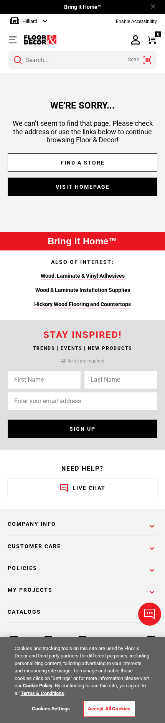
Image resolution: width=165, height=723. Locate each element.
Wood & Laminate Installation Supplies (82, 290)
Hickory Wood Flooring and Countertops (82, 304)
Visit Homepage (83, 187)
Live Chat (89, 488)
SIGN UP (82, 429)
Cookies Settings (51, 708)
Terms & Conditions (42, 693)
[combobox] (82, 60)
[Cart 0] (152, 40)
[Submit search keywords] (17, 60)
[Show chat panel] (149, 614)
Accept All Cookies (109, 708)
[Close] (153, 7)
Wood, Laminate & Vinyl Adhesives (83, 276)
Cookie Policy (38, 685)
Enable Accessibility (136, 21)
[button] (16, 39)
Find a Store (83, 163)
